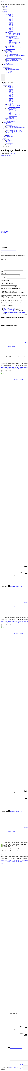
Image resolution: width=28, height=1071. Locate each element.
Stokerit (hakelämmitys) (11, 36)
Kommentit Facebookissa (16, 586)
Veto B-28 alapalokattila (14, 33)
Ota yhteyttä (9, 68)
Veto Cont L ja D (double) (12, 54)
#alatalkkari (18, 367)
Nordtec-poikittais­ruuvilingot (12, 60)
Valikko (2, 80)
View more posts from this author (8, 250)
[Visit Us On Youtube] (12, 322)
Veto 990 (11, 31)
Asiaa (4, 65)
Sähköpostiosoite (5, 273)
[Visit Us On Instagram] (15, 322)
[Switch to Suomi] (5, 6)
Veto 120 (11, 22)
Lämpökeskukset (7, 50)
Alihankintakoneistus (8, 64)
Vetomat (11, 37)
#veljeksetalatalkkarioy (7, 367)
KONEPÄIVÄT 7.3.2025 (9, 308)
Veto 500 (11, 28)
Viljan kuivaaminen (10, 49)
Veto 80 (11, 19)
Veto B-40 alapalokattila (14, 34)
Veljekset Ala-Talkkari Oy (15, 1067)
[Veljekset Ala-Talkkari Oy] (4, 1)
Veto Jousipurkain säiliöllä (15, 42)
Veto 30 (11, 15)
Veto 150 (11, 23)
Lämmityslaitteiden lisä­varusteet (13, 47)
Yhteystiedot (6, 67)
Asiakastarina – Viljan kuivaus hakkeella (12, 314)
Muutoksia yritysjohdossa (9, 309)
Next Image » (4, 232)
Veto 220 (11, 24)
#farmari (24, 621)
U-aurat (8, 63)
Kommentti (4, 259)
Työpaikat (8, 72)
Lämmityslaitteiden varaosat (12, 69)
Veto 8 (10, 41)
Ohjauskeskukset (10, 46)
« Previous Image (4, 231)
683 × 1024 (13, 153)
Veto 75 (11, 18)
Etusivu (5, 11)
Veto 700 (11, 29)
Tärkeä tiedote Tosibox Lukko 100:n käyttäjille (14, 312)
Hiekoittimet (9, 62)
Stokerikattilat (9, 14)
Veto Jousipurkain (13, 43)
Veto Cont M (9, 52)
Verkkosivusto (4, 277)
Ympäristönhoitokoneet (8, 56)
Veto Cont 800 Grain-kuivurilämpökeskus (15, 55)
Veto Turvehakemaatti (14, 38)
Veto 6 (10, 40)
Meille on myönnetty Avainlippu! (10, 310)
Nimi (2, 271)
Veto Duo (11, 45)
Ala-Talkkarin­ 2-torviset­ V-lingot (13, 58)
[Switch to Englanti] (5, 8)
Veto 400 (11, 27)
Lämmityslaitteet (7, 13)
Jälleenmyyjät (9, 71)
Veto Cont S (9, 51)
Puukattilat (8, 32)
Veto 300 (11, 25)
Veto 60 (11, 16)
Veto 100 (11, 20)
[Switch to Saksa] (5, 9)
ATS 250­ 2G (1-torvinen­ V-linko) (14, 59)
